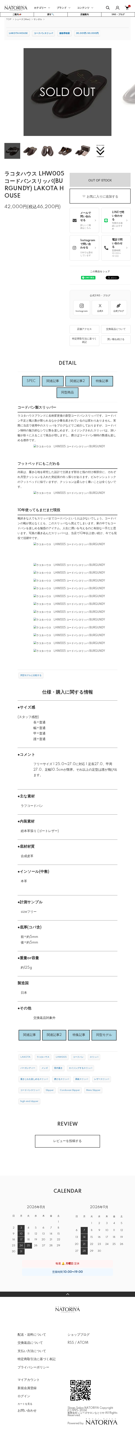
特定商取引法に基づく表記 (84, 340)
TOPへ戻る (67, 1294)
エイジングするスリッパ (80, 1068)
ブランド (62, 7)
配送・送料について (32, 1335)
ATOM (82, 1343)
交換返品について (116, 329)
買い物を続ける (115, 339)
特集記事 (102, 381)
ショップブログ (79, 1335)
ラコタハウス (43, 1057)
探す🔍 (50, 14)
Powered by (76, 1423)
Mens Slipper (93, 1090)
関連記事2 (77, 381)
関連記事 (52, 381)
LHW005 (61, 1057)
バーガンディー (27, 1068)
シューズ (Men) (22, 19)
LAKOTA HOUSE (18, 33)
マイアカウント (29, 1380)
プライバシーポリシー (33, 1367)
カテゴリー (40, 7)
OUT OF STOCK (100, 180)
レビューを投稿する (67, 1141)
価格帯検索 (64, 33)
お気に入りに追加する (102, 196)
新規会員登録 (27, 1388)
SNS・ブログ (118, 14)
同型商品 (67, 392)
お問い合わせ (27, 1410)
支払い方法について (32, 1351)
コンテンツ (83, 7)
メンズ (44, 1068)
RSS (71, 1343)
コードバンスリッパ (43, 33)
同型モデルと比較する (30, 675)
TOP (8, 19)
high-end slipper (29, 1101)
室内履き (58, 1068)
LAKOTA (25, 1057)
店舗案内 (84, 14)
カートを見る (25, 1403)
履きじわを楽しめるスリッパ (34, 1079)
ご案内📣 (16, 14)
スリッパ (94, 1057)
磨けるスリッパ (61, 1079)
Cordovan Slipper (70, 1090)
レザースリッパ (101, 1079)
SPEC (31, 381)
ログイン (24, 1396)
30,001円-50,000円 (87, 33)
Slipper (50, 1090)
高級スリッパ (81, 1079)
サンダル (38, 19)
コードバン (78, 1057)
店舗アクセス (84, 329)
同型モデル (104, 1035)
